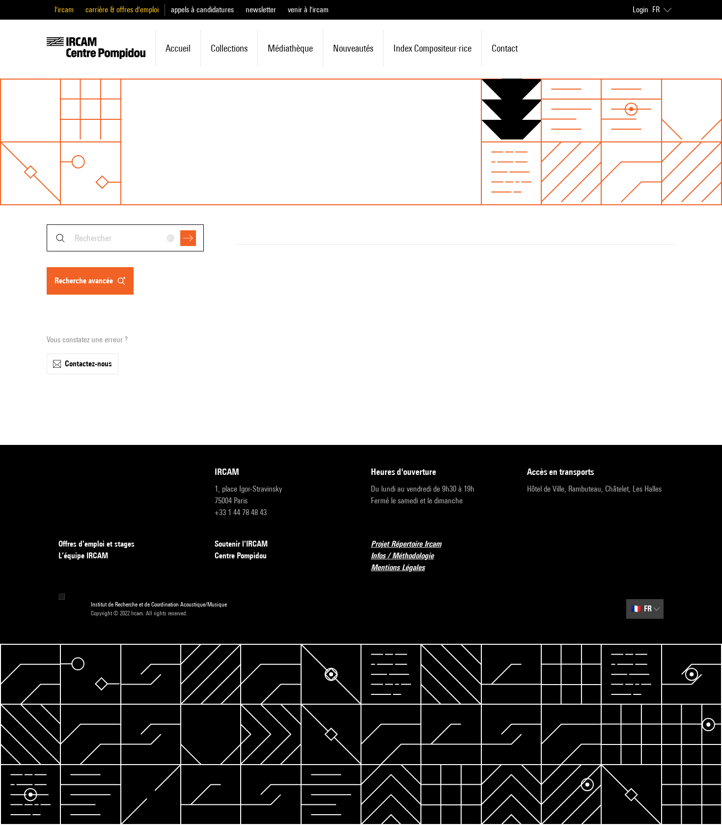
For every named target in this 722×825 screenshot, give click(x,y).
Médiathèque (290, 48)
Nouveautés (353, 48)
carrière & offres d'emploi (122, 9)
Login (640, 9)
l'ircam (64, 9)
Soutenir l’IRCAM (241, 544)
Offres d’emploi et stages (96, 544)
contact (505, 48)
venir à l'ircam (308, 9)
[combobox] (125, 237)
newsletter (261, 9)
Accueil (178, 48)
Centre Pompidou (241, 555)
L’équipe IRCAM (83, 555)
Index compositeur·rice (432, 48)
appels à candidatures (202, 9)
